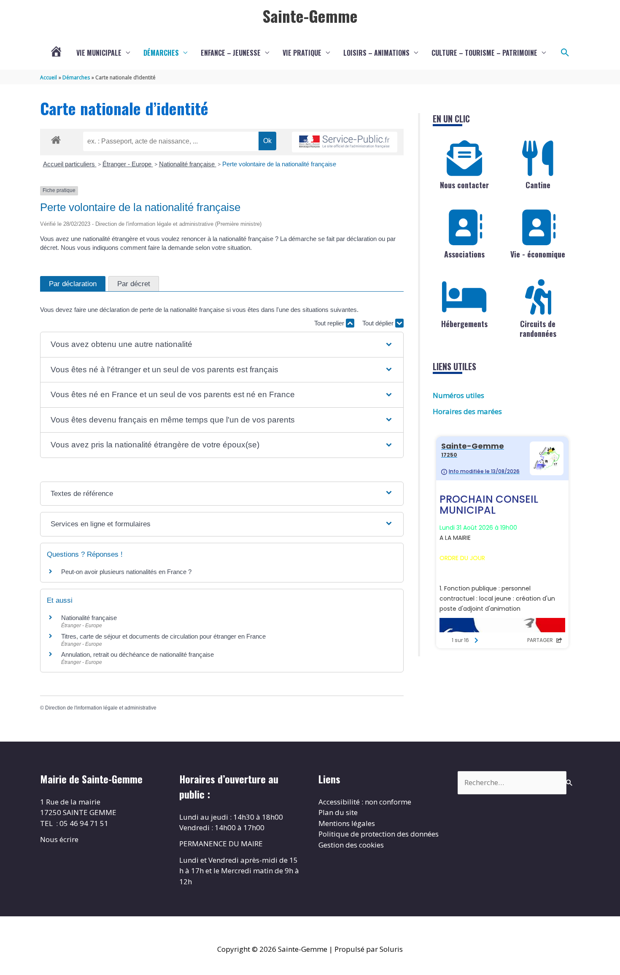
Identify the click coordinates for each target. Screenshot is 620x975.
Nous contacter (464, 184)
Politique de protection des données (378, 834)
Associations (464, 254)
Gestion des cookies (351, 845)
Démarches (161, 53)
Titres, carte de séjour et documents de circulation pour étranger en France (163, 636)
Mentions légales (346, 823)
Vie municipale (98, 53)
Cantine (538, 184)
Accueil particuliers (70, 164)
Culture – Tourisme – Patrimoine (484, 53)
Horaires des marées (467, 411)
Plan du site (338, 812)
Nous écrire (59, 839)
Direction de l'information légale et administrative (100, 708)
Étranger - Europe (127, 164)
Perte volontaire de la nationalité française (279, 164)
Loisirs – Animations (376, 53)
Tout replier (330, 323)
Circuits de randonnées (538, 328)
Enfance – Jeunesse (231, 53)
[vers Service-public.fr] (344, 142)
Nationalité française (187, 164)
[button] (565, 52)
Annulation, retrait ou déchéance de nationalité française (137, 654)
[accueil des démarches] (55, 138)
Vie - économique (537, 254)
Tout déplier (378, 323)
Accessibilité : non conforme (364, 802)
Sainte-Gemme (310, 15)
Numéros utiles (458, 395)
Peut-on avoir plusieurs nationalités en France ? (126, 571)
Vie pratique (302, 53)
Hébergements (464, 323)
